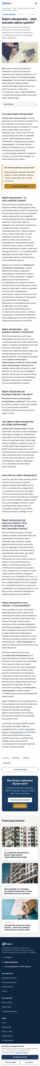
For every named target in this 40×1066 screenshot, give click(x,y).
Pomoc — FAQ (7, 1031)
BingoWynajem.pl (18, 732)
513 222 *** (9, 957)
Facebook (16, 758)
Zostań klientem (7, 987)
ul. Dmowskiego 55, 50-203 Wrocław (18, 966)
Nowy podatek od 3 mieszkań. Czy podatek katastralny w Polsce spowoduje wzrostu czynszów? (18, 891)
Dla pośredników (7, 1040)
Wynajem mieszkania (9, 14)
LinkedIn (26, 758)
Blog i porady (6, 1027)
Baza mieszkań (7, 1002)
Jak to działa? (20, 806)
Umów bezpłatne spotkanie (20, 800)
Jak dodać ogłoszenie (9, 1011)
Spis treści (8, 104)
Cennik (4, 991)
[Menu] (36, 3)
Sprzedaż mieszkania (9, 982)
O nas (4, 1023)
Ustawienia (29, 1062)
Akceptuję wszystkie (20, 1057)
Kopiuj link (7, 763)
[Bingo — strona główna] (7, 3)
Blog (14, 8)
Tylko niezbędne (10, 1062)
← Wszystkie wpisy (20, 769)
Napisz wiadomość (11, 962)
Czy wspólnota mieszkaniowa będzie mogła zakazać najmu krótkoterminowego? (16, 855)
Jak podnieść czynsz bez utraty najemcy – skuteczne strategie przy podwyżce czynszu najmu (17, 927)
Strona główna (6, 8)
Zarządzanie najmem (9, 978)
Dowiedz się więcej (22, 1052)
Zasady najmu (6, 1007)
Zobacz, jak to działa (20, 186)
